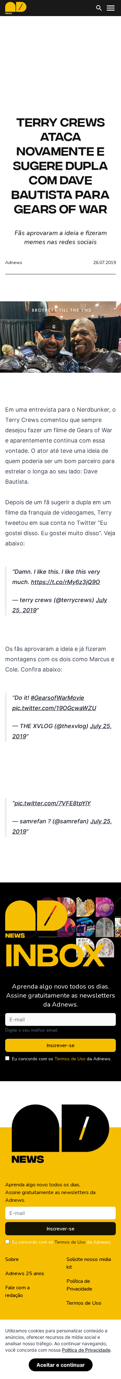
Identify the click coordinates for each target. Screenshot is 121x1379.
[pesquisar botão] (99, 8)
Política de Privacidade (79, 1285)
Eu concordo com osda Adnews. (61, 1059)
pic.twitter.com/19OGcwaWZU (54, 708)
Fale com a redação (17, 1291)
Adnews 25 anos (24, 1273)
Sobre (12, 1259)
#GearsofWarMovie (57, 697)
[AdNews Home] (15, 8)
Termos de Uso (70, 1059)
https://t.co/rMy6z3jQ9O (65, 582)
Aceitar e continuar (60, 1365)
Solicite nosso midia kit (88, 1263)
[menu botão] (111, 8)
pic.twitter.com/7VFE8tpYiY (53, 803)
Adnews (13, 263)
